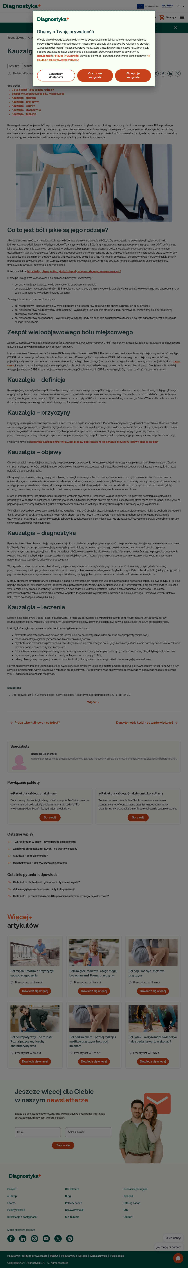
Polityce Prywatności (66, 56)
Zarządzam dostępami (56, 75)
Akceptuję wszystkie (133, 75)
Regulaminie (44, 56)
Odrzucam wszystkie (95, 75)
